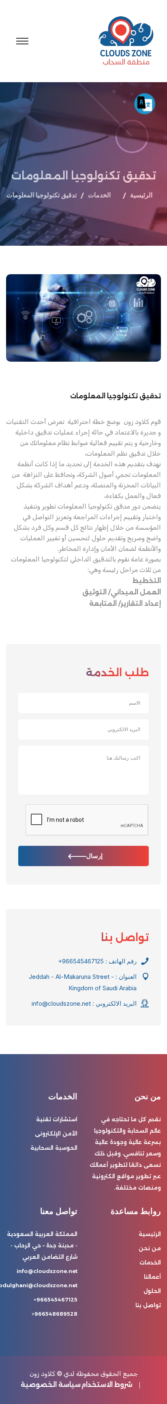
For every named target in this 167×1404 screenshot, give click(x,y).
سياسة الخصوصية (51, 1385)
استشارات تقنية (56, 1119)
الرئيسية (141, 195)
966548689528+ (54, 1313)
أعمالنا (152, 1276)
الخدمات (150, 1262)
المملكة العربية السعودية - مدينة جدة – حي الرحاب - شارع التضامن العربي (42, 1245)
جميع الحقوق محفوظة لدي (101, 1374)
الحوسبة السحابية (53, 1147)
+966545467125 (81, 961)
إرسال (94, 856)
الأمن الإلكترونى (56, 1133)
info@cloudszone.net (61, 1003)
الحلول (152, 1291)
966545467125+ (55, 1299)
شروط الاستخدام (107, 1385)
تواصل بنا (148, 1305)
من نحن (150, 1248)
